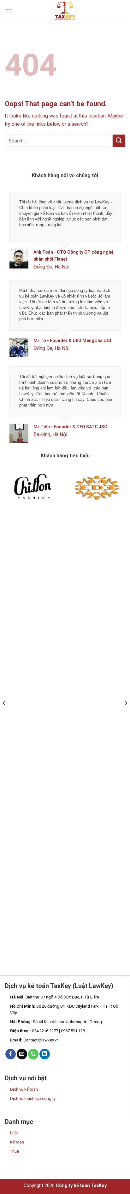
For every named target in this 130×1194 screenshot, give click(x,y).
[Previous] (4, 715)
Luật (14, 1133)
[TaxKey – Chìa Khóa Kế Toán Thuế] (65, 11)
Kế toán (17, 1142)
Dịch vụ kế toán (24, 1089)
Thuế (14, 1151)
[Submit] (119, 141)
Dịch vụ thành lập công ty (33, 1098)
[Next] (125, 715)
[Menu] (8, 11)
